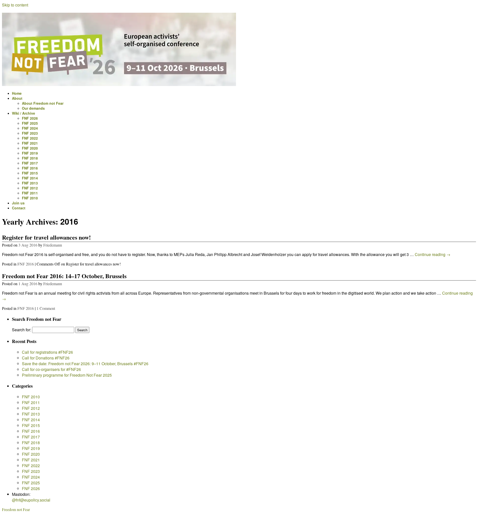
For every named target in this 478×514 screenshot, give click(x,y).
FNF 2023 (30, 133)
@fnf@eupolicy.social (31, 500)
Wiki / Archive (23, 113)
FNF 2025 (30, 123)
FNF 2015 (30, 173)
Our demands (33, 108)
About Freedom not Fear (42, 103)
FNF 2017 (30, 163)
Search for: (21, 330)
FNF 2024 (30, 128)
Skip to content (15, 5)
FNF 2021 (30, 143)
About (17, 98)
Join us (18, 202)
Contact (18, 207)
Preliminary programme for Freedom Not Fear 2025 (67, 375)
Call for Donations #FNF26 (45, 358)
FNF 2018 (30, 158)
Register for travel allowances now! (46, 237)
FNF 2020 (30, 148)
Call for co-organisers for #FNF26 (51, 369)
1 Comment (46, 308)
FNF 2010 (30, 197)
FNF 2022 (30, 138)
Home (17, 93)
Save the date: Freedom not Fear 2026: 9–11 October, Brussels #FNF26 (85, 363)
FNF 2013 (30, 182)
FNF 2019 (30, 153)
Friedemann (52, 245)
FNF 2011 (30, 192)
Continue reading (432, 254)
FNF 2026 (30, 118)
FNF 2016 (30, 168)
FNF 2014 (30, 177)
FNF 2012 (30, 187)
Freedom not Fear (16, 509)
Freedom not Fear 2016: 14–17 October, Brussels (64, 275)
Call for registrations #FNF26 (47, 352)
